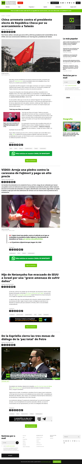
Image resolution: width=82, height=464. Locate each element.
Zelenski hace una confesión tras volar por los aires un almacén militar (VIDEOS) (71, 50)
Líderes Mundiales (26, 446)
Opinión (45, 7)
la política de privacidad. (72, 85)
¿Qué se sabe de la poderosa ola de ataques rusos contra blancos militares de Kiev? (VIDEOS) (71, 43)
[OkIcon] (72, 3)
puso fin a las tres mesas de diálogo (43, 386)
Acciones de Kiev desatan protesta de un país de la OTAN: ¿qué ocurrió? (71, 61)
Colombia (12, 413)
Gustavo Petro (24, 413)
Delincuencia (12, 253)
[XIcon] (65, 3)
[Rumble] (63, 3)
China (16, 148)
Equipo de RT (73, 7)
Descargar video (5, 381)
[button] (31, 363)
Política (21, 148)
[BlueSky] (69, 3)
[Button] (48, 2)
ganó (14, 134)
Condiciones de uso (40, 446)
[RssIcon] (79, 441)
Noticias (8, 7)
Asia (11, 148)
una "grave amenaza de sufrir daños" (35, 293)
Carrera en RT (39, 444)
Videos (24, 441)
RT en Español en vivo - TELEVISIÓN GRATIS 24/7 (70, 27)
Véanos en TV (55, 3)
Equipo (37, 441)
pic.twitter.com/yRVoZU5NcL (33, 239)
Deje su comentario (31, 160)
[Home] (3, 3)
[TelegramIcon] (67, 3)
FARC (18, 413)
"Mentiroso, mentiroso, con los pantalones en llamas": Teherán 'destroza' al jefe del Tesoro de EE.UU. (70, 67)
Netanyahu (46, 314)
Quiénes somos (39, 437)
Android (51, 438)
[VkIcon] (61, 3)
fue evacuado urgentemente (24, 295)
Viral (19, 7)
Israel (40, 314)
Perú (19, 253)
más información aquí (46, 461)
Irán (35, 314)
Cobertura (38, 442)
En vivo (20, 3)
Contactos (38, 439)
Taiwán (36, 148)
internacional (42, 148)
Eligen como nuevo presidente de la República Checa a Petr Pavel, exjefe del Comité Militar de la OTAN (11, 124)
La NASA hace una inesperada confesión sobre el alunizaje (70, 55)
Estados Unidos (29, 314)
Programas (31, 7)
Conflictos (12, 314)
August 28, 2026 (36, 242)
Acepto (70, 85)
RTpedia (24, 444)
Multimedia (58, 7)
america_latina (31, 253)
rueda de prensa (18, 81)
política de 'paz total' (17, 388)
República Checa (28, 148)
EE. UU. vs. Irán (20, 314)
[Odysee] (68, 441)
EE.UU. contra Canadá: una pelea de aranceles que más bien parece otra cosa (71, 134)
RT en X (10, 455)
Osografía (68, 119)
